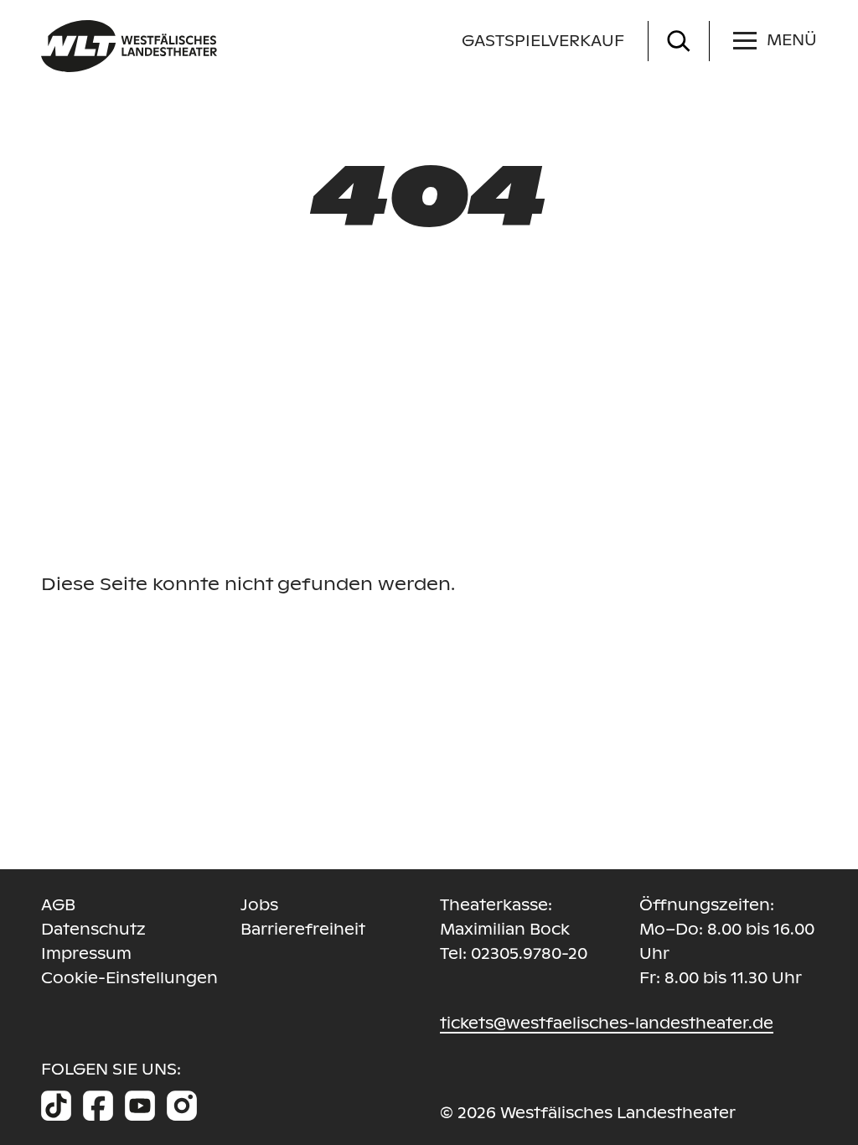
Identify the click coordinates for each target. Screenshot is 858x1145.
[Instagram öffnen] (182, 1106)
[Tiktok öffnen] (56, 1106)
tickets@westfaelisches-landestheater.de (606, 1023)
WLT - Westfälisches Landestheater (202, 46)
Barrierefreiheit (302, 929)
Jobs (259, 904)
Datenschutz (93, 929)
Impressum (86, 953)
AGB (58, 904)
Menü (792, 39)
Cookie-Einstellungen (129, 977)
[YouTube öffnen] (140, 1106)
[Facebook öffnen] (98, 1106)
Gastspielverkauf (543, 40)
